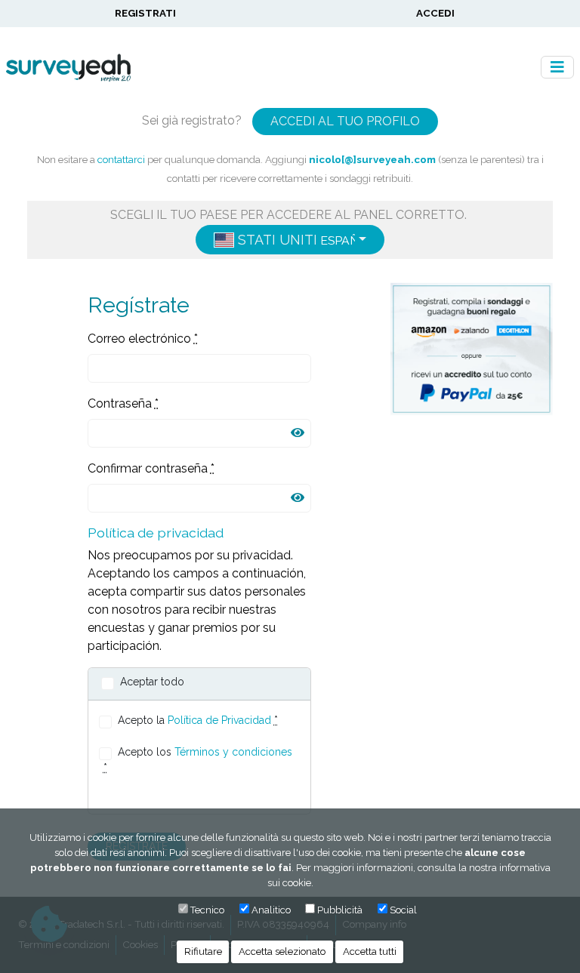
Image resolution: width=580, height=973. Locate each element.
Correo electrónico (143, 338)
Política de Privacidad (219, 720)
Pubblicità (339, 910)
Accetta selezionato (282, 951)
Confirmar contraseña (151, 468)
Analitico (271, 910)
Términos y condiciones (233, 752)
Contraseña (123, 403)
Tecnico (207, 910)
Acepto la (198, 720)
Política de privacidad (156, 532)
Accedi (435, 13)
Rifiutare (203, 951)
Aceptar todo (152, 682)
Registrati (145, 13)
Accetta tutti (369, 951)
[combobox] (290, 239)
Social (403, 910)
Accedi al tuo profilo (345, 121)
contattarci (121, 159)
